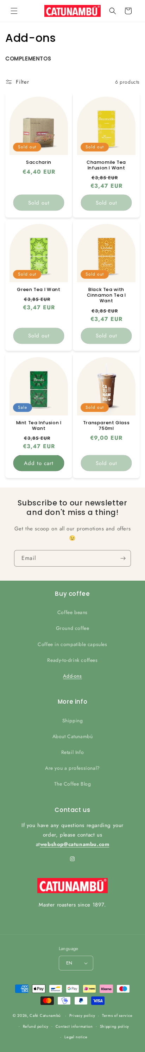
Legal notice (75, 1037)
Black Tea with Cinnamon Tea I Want (106, 295)
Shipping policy (115, 1026)
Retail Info (72, 752)
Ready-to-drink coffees (72, 660)
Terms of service (117, 1015)
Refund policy (36, 1026)
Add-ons (72, 675)
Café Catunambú (45, 1015)
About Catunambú (72, 736)
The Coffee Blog (72, 783)
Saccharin (38, 162)
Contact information (74, 1026)
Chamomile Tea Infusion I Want (106, 165)
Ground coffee (72, 628)
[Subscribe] (123, 558)
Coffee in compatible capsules (72, 644)
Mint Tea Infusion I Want (39, 425)
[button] (14, 11)
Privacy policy (82, 1015)
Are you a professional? (72, 768)
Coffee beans (72, 612)
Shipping (72, 720)
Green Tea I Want (38, 289)
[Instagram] (72, 859)
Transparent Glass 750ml (106, 425)
